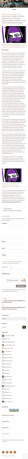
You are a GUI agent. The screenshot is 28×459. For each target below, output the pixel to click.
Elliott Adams (7, 395)
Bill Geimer (6, 392)
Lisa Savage (7, 351)
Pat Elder (6, 370)
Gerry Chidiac (7, 401)
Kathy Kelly (7, 367)
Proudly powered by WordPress (8, 455)
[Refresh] (11, 267)
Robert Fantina (7, 360)
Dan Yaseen (7, 379)
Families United (5, 421)
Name (3, 241)
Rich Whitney (7, 398)
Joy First (6, 389)
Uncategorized (8, 208)
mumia (5, 210)
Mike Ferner (7, 354)
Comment (4, 223)
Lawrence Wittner (8, 345)
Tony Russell (7, 364)
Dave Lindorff (17, 14)
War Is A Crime (15, 3)
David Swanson (7, 335)
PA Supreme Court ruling (14, 210)
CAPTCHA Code (6, 273)
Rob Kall (6, 373)
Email (3, 248)
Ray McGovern (5, 427)
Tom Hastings (7, 382)
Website (4, 255)
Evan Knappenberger (9, 386)
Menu (14, 9)
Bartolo (6, 338)
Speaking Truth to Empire (8, 415)
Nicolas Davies (7, 357)
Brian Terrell (7, 376)
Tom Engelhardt (8, 342)
